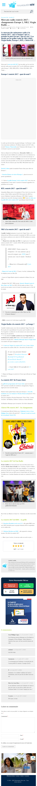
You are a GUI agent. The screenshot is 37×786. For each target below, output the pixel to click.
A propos (27, 775)
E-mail (22, 739)
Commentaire (4, 716)
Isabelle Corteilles (5, 28)
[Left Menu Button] (4, 5)
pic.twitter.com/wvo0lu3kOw (17, 362)
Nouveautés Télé (4, 17)
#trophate (18, 354)
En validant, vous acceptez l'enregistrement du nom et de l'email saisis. (16, 743)
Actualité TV (11, 17)
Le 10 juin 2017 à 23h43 (20, 649)
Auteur (22, 775)
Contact (17, 775)
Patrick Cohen (5, 168)
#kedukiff (10, 357)
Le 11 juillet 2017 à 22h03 (21, 659)
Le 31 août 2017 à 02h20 (20, 696)
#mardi (19, 359)
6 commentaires (22, 28)
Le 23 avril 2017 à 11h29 (26, 635)
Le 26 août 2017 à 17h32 (27, 683)
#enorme (24, 354)
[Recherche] (31, 11)
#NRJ (23, 254)
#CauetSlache (12, 359)
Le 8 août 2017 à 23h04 (16, 670)
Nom (21, 735)
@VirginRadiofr (19, 357)
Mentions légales (11, 775)
